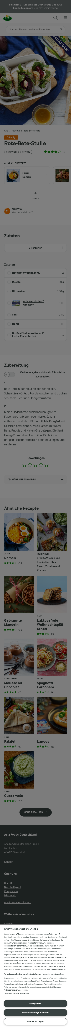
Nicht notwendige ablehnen (35, 1012)
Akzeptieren (35, 1003)
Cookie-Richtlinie (58, 969)
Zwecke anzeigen (35, 1021)
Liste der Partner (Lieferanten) (16, 993)
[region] (35, 976)
